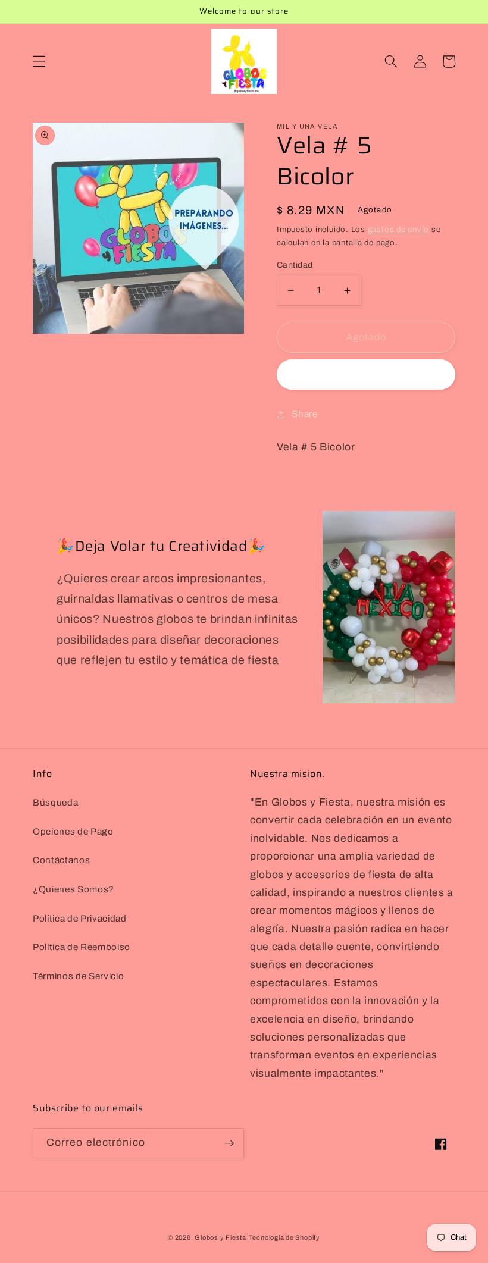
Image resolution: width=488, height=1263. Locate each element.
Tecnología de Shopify (284, 1237)
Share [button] (304, 414)
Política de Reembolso (81, 947)
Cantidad (295, 264)
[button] (39, 61)
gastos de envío (399, 229)
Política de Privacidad (80, 918)
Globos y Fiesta (220, 1237)
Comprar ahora (366, 374)
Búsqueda (55, 802)
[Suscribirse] (229, 1143)
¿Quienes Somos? (73, 889)
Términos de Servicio (78, 976)
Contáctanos (61, 860)
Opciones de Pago (73, 831)
